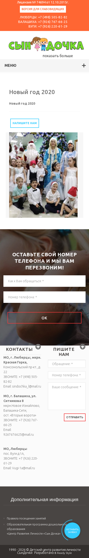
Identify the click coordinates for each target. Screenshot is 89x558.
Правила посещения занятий (26, 518)
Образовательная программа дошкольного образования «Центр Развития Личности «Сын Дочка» (37, 529)
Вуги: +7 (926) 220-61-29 (48, 26)
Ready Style (64, 552)
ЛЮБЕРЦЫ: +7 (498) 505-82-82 (44, 17)
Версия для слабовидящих (43, 9)
